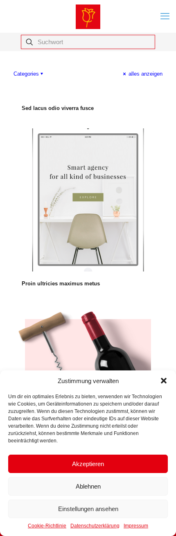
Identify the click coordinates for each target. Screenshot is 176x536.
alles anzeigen (144, 74)
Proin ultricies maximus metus (61, 283)
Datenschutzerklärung (95, 526)
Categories (26, 74)
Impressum (136, 526)
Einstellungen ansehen (88, 508)
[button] (164, 381)
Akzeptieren (88, 463)
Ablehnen (88, 486)
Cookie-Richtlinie (47, 526)
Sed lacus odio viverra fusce (58, 108)
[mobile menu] (165, 16)
